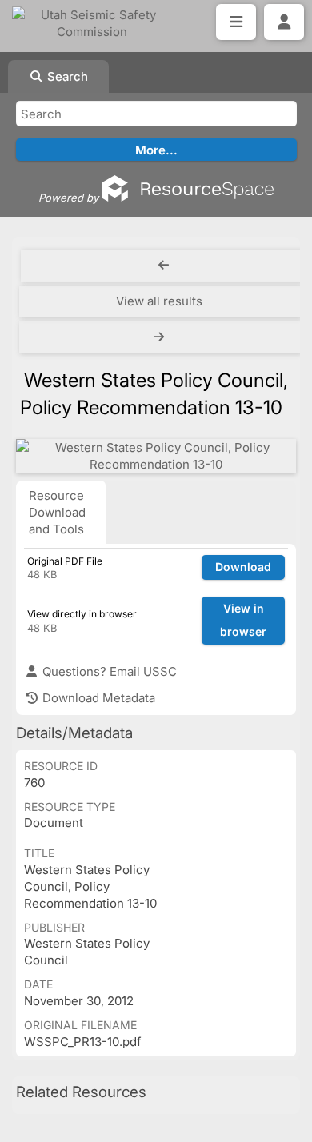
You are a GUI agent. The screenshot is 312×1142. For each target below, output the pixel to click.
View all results (159, 301)
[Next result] (160, 337)
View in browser (243, 619)
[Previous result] (163, 266)
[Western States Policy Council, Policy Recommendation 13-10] (155, 456)
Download (243, 566)
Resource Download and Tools (57, 512)
